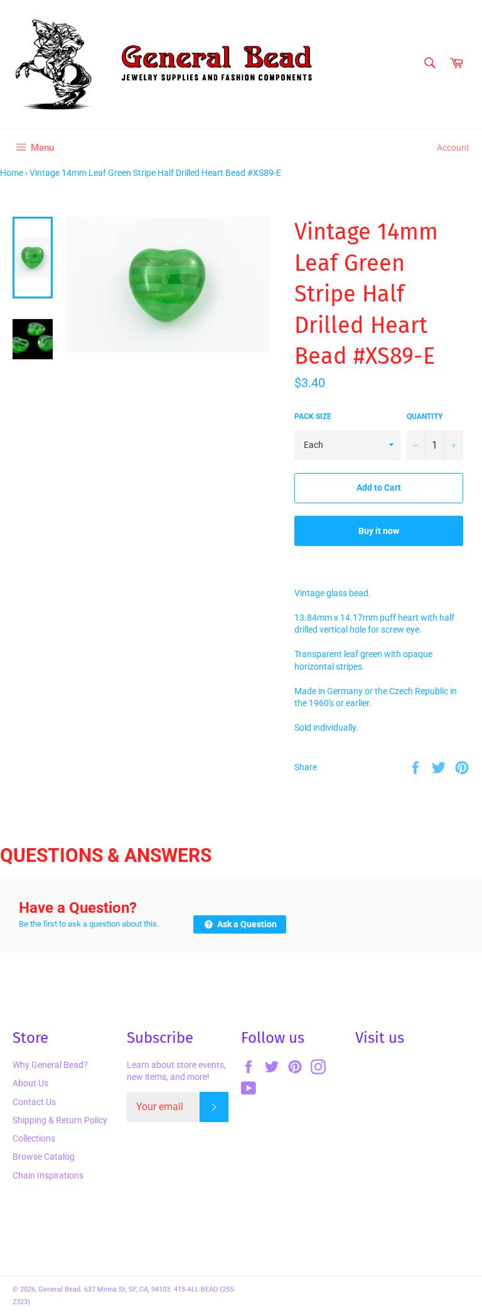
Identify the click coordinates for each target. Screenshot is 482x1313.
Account (453, 148)
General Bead (59, 1289)
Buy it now (378, 531)
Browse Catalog (44, 1157)
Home (11, 173)
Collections (34, 1138)
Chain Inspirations (48, 1175)
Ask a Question (246, 924)
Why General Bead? (50, 1065)
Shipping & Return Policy (60, 1120)
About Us (30, 1083)
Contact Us (34, 1102)
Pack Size (312, 416)
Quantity (424, 416)
